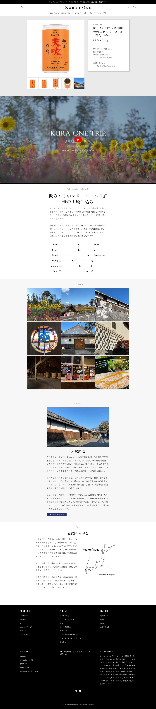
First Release (24, 616)
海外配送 (103, 623)
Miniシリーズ (24, 631)
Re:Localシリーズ (26, 627)
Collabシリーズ (25, 634)
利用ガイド (104, 616)
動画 (61, 623)
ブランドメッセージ (67, 619)
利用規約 (23, 656)
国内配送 (103, 619)
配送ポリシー (24, 667)
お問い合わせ (105, 627)
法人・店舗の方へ (66, 627)
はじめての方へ (65, 616)
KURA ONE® (70, 704)
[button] (22, 7)
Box (21, 623)
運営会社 (63, 642)
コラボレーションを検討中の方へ (71, 638)
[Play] (78, 139)
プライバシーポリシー (27, 660)
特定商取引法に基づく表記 (29, 671)
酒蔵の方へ (64, 631)
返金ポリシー (24, 664)
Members (23, 619)
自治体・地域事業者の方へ (69, 634)
